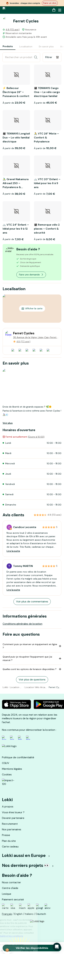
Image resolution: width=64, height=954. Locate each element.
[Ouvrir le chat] (57, 947)
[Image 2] (48, 83)
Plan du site (9, 841)
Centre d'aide (10, 888)
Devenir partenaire (13, 818)
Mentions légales (12, 769)
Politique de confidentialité (18, 757)
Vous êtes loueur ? (13, 812)
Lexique (6, 894)
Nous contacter (11, 882)
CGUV (5, 763)
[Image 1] (46, 83)
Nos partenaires (11, 829)
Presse (6, 835)
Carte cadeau (10, 846)
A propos (7, 806)
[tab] (7, 46)
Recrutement (10, 824)
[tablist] (32, 46)
